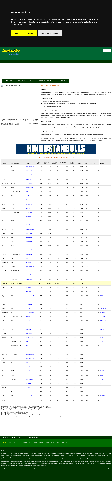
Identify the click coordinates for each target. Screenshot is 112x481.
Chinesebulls (29, 233)
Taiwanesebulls (29, 216)
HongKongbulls (30, 312)
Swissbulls (28, 262)
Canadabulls (29, 333)
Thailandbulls (29, 200)
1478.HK (102, 312)
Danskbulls (28, 191)
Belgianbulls (29, 279)
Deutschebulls (29, 275)
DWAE (102, 337)
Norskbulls (28, 387)
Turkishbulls (29, 304)
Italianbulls (28, 325)
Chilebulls (28, 287)
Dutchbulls (28, 270)
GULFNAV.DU (104, 350)
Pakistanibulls (29, 337)
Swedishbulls (29, 316)
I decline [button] (30, 33)
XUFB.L (102, 383)
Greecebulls (29, 362)
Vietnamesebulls (30, 170)
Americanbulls (29, 212)
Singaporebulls (29, 291)
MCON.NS (103, 308)
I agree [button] (16, 33)
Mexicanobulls (29, 187)
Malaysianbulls (29, 341)
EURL (101, 375)
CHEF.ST (102, 316)
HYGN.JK (102, 396)
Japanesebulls (29, 175)
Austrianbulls (29, 254)
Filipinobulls (29, 237)
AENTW (102, 379)
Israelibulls (28, 208)
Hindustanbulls (29, 308)
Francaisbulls (29, 220)
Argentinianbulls (30, 295)
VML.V (102, 371)
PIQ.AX (102, 329)
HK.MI (102, 325)
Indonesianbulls (30, 395)
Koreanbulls (29, 183)
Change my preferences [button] (50, 33)
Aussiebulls (28, 329)
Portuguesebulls (30, 266)
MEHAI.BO (103, 321)
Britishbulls (28, 383)
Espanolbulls (29, 204)
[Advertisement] (62, 64)
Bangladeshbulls (30, 195)
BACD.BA (102, 296)
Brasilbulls (28, 258)
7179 (101, 341)
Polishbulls (28, 179)
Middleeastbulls (30, 166)
